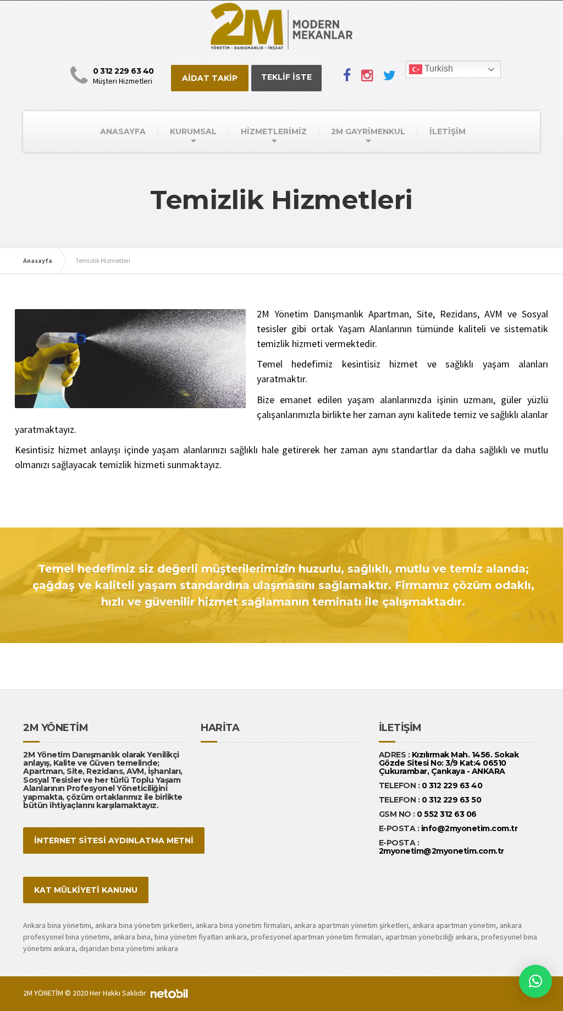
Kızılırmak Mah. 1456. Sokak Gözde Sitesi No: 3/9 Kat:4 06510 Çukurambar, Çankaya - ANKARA (449, 763)
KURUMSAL (193, 131)
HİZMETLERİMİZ (274, 131)
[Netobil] (169, 993)
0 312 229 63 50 (452, 800)
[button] (535, 981)
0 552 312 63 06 (447, 814)
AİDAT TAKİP (210, 78)
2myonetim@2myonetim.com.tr (441, 851)
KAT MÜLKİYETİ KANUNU (85, 890)
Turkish (437, 68)
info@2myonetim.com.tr (469, 828)
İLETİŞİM (447, 131)
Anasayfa (37, 260)
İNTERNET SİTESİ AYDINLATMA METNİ (114, 840)
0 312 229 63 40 (451, 785)
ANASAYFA (123, 131)
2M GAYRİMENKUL (368, 131)
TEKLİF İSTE (286, 77)
